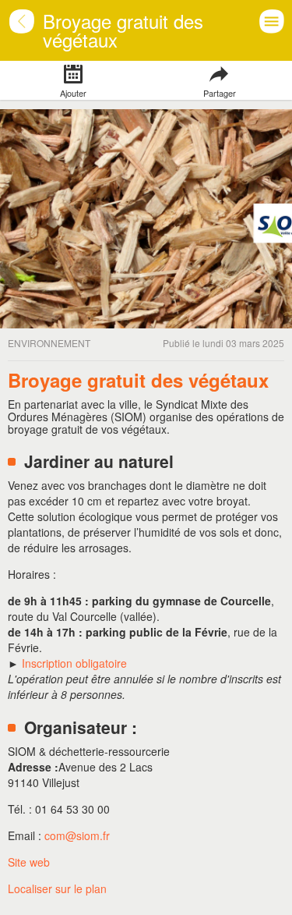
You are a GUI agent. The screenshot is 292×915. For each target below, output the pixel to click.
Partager (218, 93)
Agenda (31, 30)
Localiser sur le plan (57, 888)
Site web (29, 862)
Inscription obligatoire (74, 663)
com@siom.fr (77, 835)
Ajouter (73, 93)
